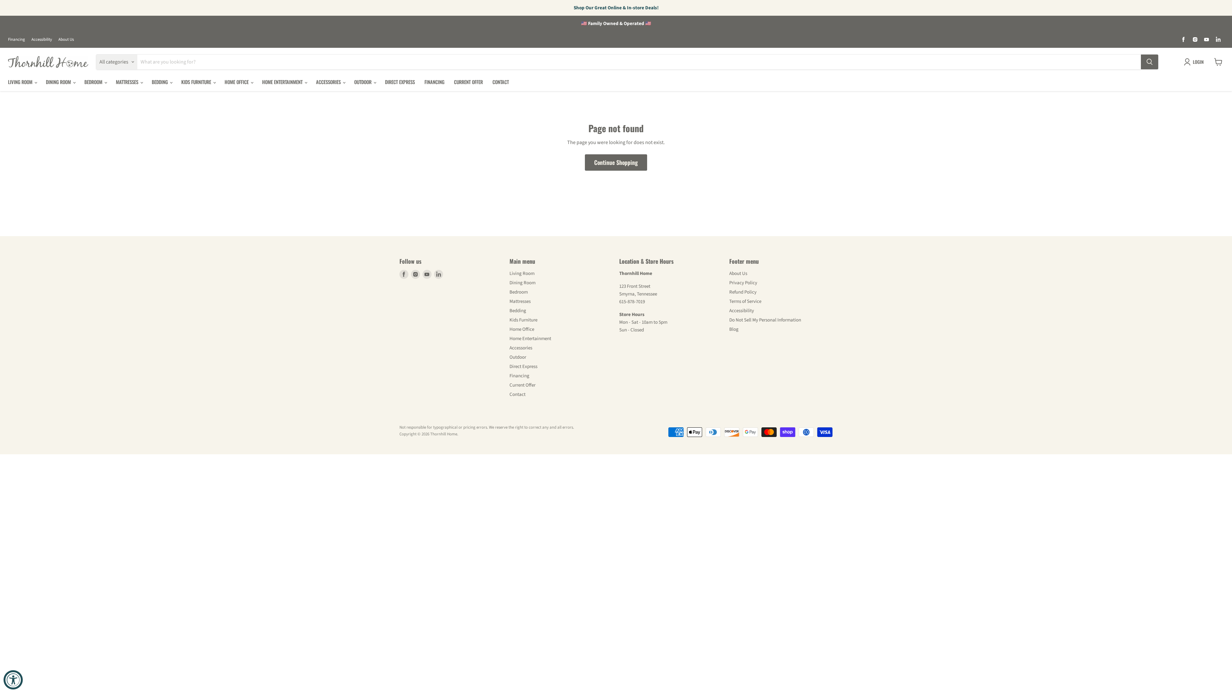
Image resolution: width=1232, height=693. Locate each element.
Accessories (329, 81)
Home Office (237, 81)
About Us (66, 39)
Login (1198, 61)
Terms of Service (745, 301)
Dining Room (59, 81)
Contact (500, 81)
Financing (16, 39)
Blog (734, 329)
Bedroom (94, 81)
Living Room (21, 81)
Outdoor (363, 81)
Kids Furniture (196, 81)
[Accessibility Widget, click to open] (13, 679)
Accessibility (41, 39)
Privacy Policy (743, 282)
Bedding (160, 81)
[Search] (1149, 62)
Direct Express (400, 81)
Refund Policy (743, 292)
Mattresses (128, 81)
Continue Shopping (616, 162)
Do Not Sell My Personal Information (765, 320)
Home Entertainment (283, 81)
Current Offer (468, 81)
